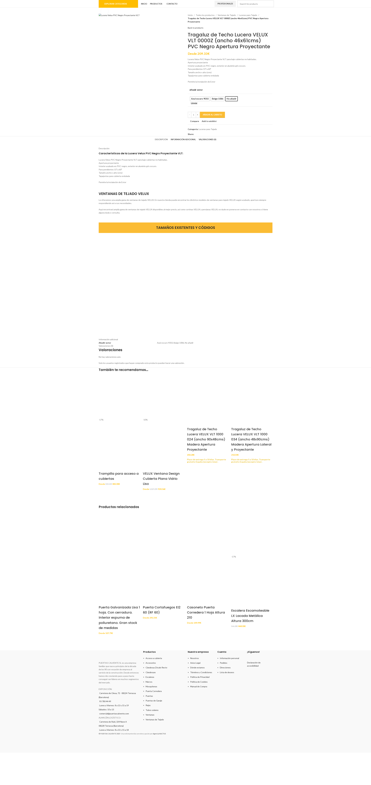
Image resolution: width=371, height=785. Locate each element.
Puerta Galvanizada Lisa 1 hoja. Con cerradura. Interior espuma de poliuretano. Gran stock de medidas (119, 617)
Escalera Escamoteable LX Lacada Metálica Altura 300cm (250, 615)
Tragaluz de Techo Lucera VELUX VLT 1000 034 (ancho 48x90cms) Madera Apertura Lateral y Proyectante (251, 439)
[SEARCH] (270, 3)
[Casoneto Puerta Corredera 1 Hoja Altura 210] (207, 534)
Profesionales (225, 3)
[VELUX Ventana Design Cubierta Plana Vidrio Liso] (163, 397)
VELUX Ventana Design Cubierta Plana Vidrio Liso (161, 478)
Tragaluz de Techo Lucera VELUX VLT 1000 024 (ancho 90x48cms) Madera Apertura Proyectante (206, 439)
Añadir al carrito (212, 114)
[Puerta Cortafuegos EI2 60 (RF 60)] (163, 534)
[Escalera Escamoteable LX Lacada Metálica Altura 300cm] (251, 534)
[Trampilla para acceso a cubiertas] (119, 397)
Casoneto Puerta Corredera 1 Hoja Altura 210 (206, 612)
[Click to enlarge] (104, 11)
